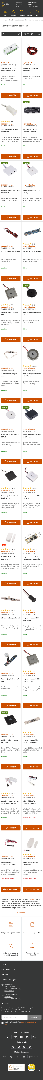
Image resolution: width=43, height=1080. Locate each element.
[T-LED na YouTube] (24, 1048)
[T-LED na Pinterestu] (29, 1048)
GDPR (7, 1024)
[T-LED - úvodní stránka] (6, 4)
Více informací (9, 991)
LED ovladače (9, 20)
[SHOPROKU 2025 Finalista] (18, 1069)
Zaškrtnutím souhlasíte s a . (21, 1023)
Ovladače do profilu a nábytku (24, 20)
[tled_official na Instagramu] (19, 1048)
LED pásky (31, 899)
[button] (6, 13)
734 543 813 (19, 3)
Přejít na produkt (32, 828)
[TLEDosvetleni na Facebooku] (13, 1048)
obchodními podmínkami (29, 1022)
